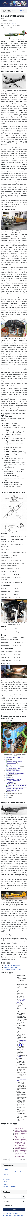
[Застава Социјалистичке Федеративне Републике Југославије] (16, 780)
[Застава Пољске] (11, 761)
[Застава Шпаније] (11, 768)
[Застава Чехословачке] (13, 770)
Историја (13, 23)
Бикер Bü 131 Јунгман (10, 967)
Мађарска (21, 773)
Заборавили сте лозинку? (10, 1213)
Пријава (14, 1209)
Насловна (5, 1169)
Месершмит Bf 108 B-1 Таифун (13, 969)
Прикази (5, 1174)
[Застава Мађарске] (12, 773)
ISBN (21, 1079)
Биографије (6, 1179)
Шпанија (20, 768)
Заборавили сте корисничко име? (13, 1215)
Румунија (20, 757)
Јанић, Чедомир (21, 1040)
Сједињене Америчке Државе (14, 788)
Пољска (19, 761)
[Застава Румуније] (12, 757)
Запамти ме (8, 1205)
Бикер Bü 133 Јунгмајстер (12, 965)
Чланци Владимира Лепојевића (12, 1172)
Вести (4, 1177)
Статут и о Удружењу (9, 1186)
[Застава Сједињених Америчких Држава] (16, 786)
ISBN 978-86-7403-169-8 (21, 1001)
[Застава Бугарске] (11, 763)
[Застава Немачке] (11, 790)
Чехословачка (10, 772)
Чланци (5, 1181)
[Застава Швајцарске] (11, 766)
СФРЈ (7, 783)
